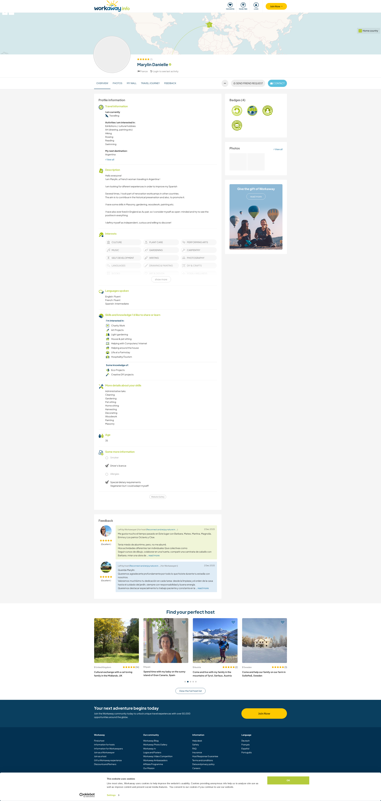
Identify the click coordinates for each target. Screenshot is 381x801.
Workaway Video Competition (157, 756)
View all (278, 149)
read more (256, 196)
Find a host (99, 740)
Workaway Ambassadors (155, 760)
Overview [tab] (102, 83)
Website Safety (157, 497)
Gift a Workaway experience (108, 760)
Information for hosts (104, 744)
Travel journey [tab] (150, 83)
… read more (153, 555)
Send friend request (249, 83)
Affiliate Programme (153, 764)
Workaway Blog (151, 740)
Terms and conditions (202, 760)
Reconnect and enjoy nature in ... (162, 529)
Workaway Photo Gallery (155, 744)
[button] (185, 681)
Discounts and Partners (105, 764)
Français (245, 744)
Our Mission (148, 768)
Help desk (197, 740)
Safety (195, 744)
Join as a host (100, 756)
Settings (111, 795)
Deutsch (245, 740)
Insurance (197, 752)
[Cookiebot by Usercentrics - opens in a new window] (87, 795)
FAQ (194, 748)
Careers (196, 768)
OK (288, 780)
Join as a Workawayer (104, 752)
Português (246, 752)
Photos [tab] (117, 83)
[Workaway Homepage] (112, 5)
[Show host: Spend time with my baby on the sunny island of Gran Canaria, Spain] (116, 640)
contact (279, 83)
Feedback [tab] (170, 83)
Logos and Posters (152, 752)
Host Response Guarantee (205, 756)
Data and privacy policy (203, 764)
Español (245, 748)
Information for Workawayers (108, 748)
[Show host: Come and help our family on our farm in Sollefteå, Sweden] (215, 640)
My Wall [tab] (131, 83)
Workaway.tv (149, 748)
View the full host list (190, 690)
